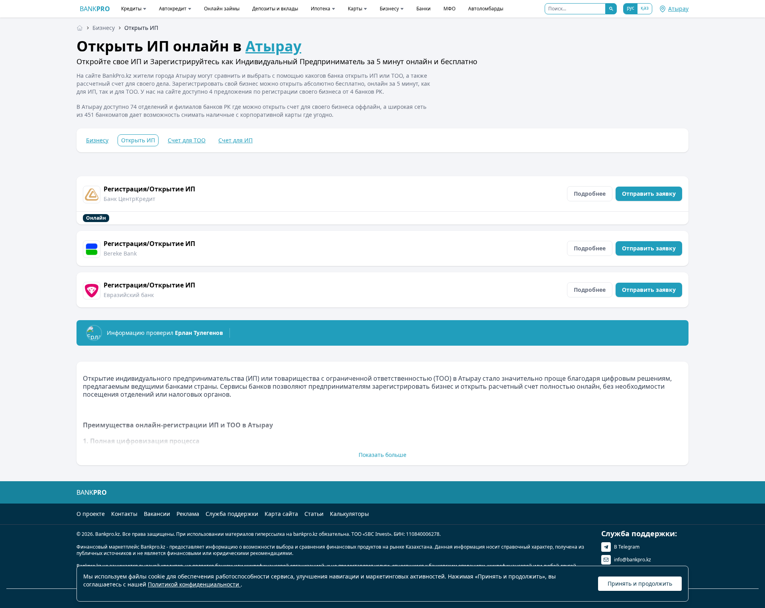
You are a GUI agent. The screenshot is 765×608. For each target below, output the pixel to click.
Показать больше (382, 454)
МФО (449, 8)
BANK (95, 8)
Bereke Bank (120, 253)
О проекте (90, 513)
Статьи (314, 513)
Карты (355, 8)
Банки (423, 8)
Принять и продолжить (640, 583)
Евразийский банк (129, 295)
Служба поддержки (232, 513)
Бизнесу (389, 8)
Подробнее (590, 193)
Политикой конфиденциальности (194, 584)
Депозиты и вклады (275, 8)
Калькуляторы (349, 513)
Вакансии (157, 513)
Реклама (188, 513)
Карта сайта (281, 513)
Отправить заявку (649, 193)
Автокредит (172, 8)
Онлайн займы (221, 8)
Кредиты (131, 8)
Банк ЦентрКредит (129, 199)
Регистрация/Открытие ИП (149, 189)
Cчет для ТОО (187, 140)
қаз (645, 7)
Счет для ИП (235, 140)
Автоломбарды (485, 8)
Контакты (124, 513)
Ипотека (320, 8)
